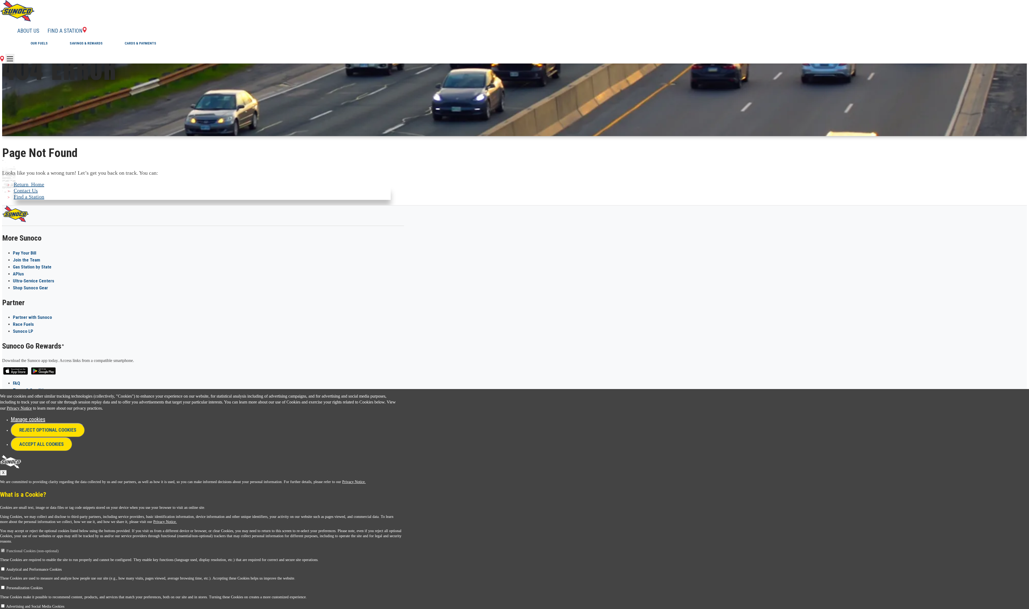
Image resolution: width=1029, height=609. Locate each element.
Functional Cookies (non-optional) (32, 551)
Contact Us (26, 190)
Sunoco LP (23, 331)
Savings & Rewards (86, 43)
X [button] (3, 473)
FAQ (16, 383)
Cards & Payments (140, 43)
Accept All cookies (41, 444)
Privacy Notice (19, 408)
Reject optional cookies (47, 430)
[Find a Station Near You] (2, 60)
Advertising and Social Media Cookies (35, 606)
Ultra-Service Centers (33, 280)
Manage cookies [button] (28, 419)
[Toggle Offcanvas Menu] (9, 58)
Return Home (29, 184)
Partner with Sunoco (32, 317)
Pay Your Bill (24, 253)
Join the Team (26, 260)
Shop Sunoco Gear (30, 287)
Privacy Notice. (354, 482)
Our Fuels (39, 43)
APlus (18, 274)
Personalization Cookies (24, 588)
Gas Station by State (32, 267)
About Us (28, 31)
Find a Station (65, 31)
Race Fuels (23, 324)
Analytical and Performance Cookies (34, 569)
